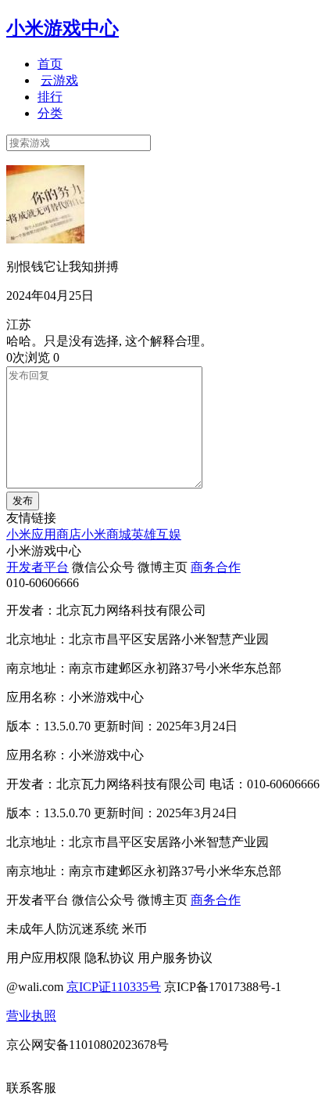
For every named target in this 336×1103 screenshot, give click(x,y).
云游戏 (59, 80)
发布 (23, 500)
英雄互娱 (156, 534)
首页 (50, 63)
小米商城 (106, 534)
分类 (50, 113)
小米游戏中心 (62, 28)
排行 (50, 96)
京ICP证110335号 (113, 986)
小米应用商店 (43, 534)
